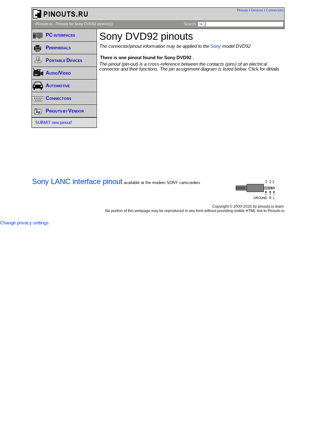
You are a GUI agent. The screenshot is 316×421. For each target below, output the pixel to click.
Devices (257, 10)
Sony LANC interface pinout (77, 181)
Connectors (275, 10)
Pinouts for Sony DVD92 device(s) (84, 24)
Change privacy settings (24, 222)
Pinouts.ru (43, 24)
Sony (215, 46)
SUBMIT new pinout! (53, 122)
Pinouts (242, 10)
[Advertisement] (207, 118)
